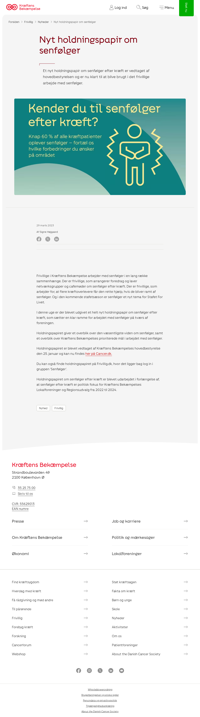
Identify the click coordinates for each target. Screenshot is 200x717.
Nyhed (43, 408)
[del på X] (47, 239)
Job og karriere (126, 521)
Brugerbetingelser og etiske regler (100, 695)
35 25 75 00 (26, 488)
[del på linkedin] (56, 239)
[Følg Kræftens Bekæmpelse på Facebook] (78, 671)
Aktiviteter (120, 627)
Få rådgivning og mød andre (32, 600)
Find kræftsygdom (25, 582)
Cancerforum (21, 645)
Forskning (19, 636)
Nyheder (43, 21)
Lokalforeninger (127, 553)
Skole (116, 609)
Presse (18, 521)
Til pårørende (21, 609)
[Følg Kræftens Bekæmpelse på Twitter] (100, 671)
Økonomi (20, 553)
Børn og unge (122, 600)
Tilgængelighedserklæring (100, 705)
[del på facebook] (39, 239)
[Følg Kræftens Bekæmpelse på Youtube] (121, 671)
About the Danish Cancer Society (136, 654)
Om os (116, 636)
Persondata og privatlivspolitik (100, 700)
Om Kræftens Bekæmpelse (37, 537)
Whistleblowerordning (100, 689)
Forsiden (14, 21)
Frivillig (28, 21)
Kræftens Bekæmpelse (44, 464)
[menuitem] (116, 7)
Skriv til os (25, 493)
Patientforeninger (125, 645)
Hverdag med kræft (26, 591)
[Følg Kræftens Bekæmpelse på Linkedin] (110, 671)
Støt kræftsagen (124, 582)
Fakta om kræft (123, 591)
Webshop (19, 654)
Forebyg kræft (22, 627)
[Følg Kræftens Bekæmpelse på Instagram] (89, 671)
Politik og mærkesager (133, 537)
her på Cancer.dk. (98, 353)
